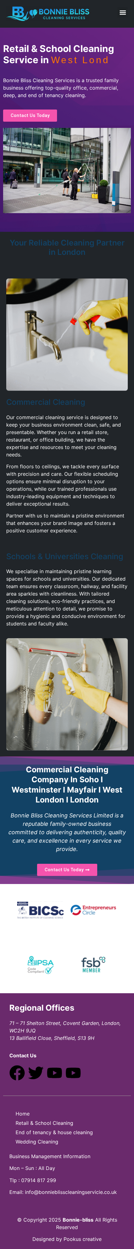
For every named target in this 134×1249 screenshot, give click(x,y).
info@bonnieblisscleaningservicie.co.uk (71, 1192)
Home (23, 1114)
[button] (122, 12)
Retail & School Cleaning (44, 1123)
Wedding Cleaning (37, 1142)
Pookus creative (83, 1239)
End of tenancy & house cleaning (54, 1132)
